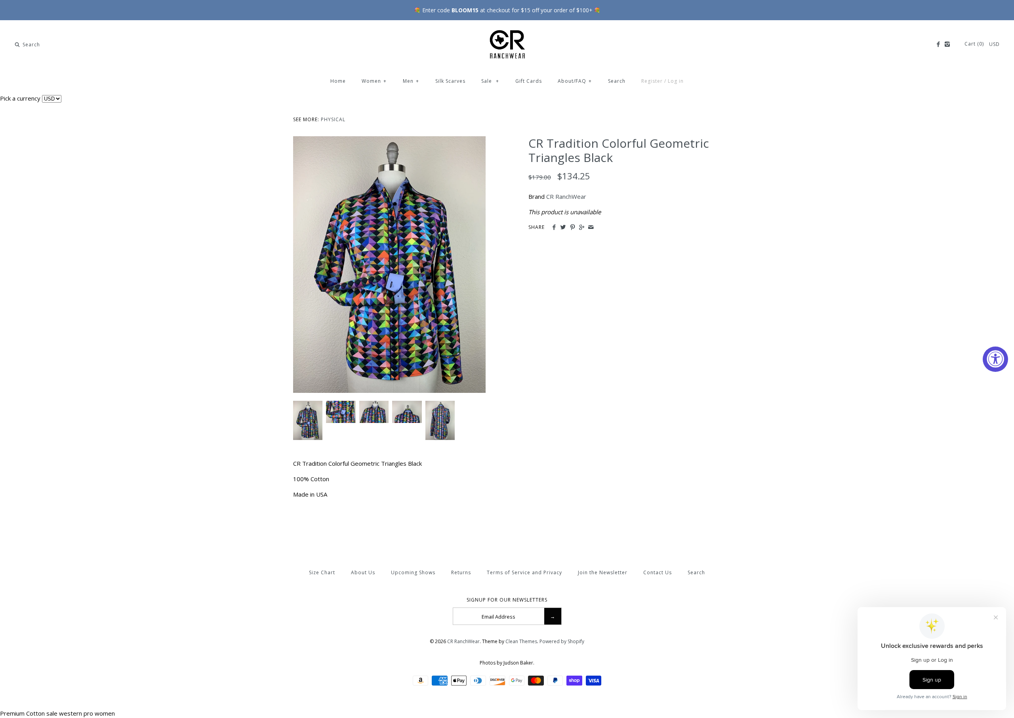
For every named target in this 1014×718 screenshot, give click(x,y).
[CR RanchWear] (507, 33)
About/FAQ (575, 81)
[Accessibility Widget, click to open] (995, 359)
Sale (490, 81)
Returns (461, 572)
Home (338, 81)
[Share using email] (591, 227)
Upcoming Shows (413, 572)
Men (411, 81)
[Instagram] (947, 44)
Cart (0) (974, 43)
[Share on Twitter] (563, 227)
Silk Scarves (450, 81)
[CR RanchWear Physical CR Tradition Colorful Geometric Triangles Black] (389, 141)
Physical (333, 119)
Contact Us (657, 572)
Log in (676, 81)
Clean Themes (521, 641)
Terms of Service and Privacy (524, 572)
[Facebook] (938, 44)
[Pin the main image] (572, 227)
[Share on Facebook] (554, 227)
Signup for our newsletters (507, 600)
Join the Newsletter (602, 572)
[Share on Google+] (581, 227)
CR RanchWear (566, 196)
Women (374, 81)
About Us (363, 572)
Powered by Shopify (561, 641)
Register (652, 81)
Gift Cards (528, 81)
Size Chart (322, 572)
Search (616, 81)
